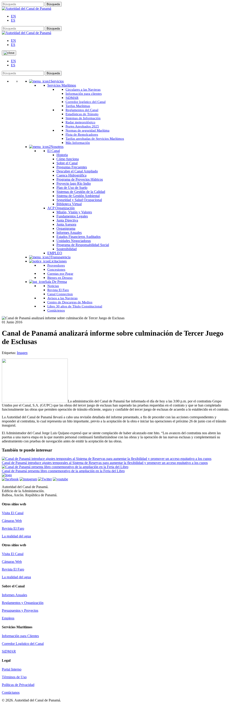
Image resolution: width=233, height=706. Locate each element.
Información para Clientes (20, 636)
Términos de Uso (14, 677)
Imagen (22, 353)
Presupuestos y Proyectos (20, 610)
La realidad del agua (16, 536)
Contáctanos (11, 692)
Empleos (8, 618)
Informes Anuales (14, 595)
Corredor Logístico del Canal (23, 644)
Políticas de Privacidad (18, 685)
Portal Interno (11, 669)
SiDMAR (9, 651)
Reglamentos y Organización (22, 603)
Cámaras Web (12, 521)
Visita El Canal (12, 513)
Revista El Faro (13, 528)
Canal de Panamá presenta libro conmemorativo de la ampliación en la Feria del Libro (63, 471)
